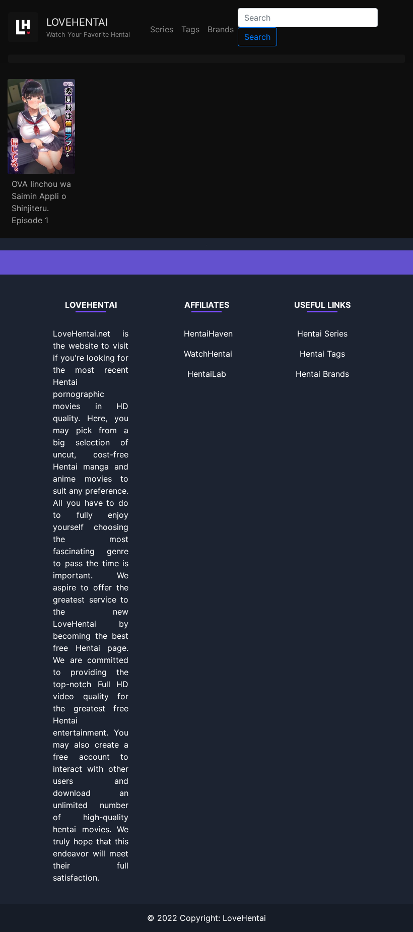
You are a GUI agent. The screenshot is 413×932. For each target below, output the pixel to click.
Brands (221, 29)
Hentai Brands (322, 374)
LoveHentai (244, 918)
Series (161, 29)
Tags (190, 29)
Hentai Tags (322, 354)
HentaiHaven (208, 333)
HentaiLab (206, 374)
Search (257, 37)
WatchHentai (208, 354)
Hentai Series (322, 333)
